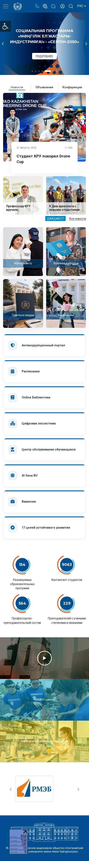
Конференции (72, 87)
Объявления (44, 87)
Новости (17, 87)
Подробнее (44, 49)
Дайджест (55, 218)
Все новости (77, 218)
